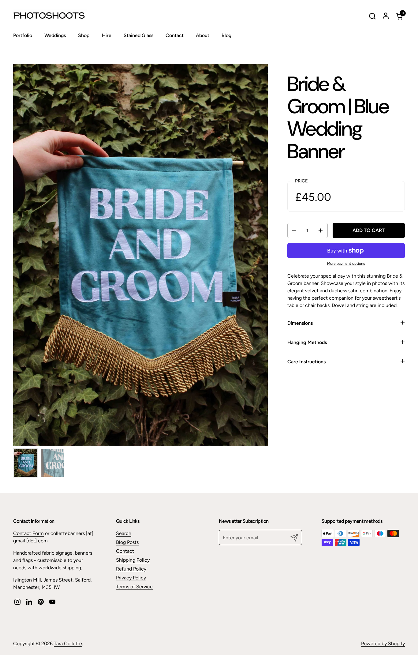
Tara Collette (68, 643)
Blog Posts (127, 542)
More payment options (346, 263)
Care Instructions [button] (306, 362)
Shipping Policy (133, 560)
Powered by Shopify (383, 643)
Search (123, 533)
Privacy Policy (131, 578)
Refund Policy (131, 569)
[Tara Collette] (51, 16)
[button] (372, 16)
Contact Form (28, 533)
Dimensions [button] (300, 323)
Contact (125, 551)
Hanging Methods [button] (307, 342)
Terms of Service (134, 587)
